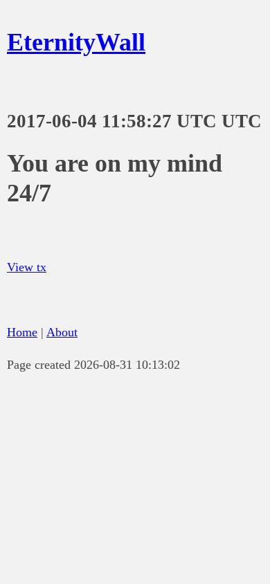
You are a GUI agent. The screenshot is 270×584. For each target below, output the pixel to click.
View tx (26, 267)
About (62, 332)
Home (22, 332)
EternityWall (76, 42)
